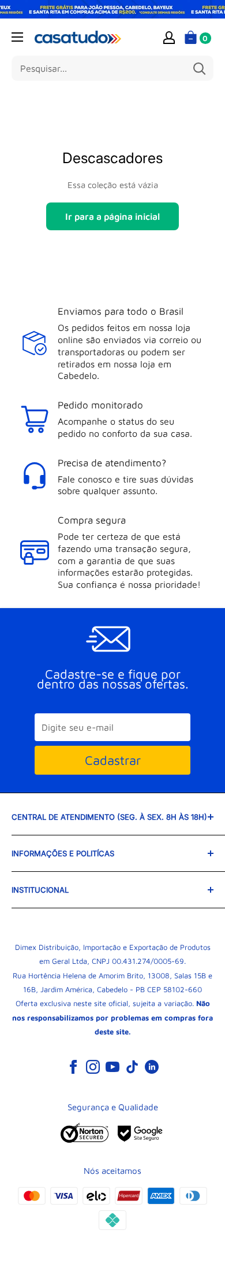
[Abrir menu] (17, 37)
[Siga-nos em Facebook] (73, 1066)
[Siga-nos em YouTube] (112, 1066)
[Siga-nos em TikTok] (132, 1066)
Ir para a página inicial (112, 216)
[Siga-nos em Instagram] (93, 1066)
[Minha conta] (169, 37)
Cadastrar (113, 760)
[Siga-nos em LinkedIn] (152, 1066)
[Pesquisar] (199, 68)
